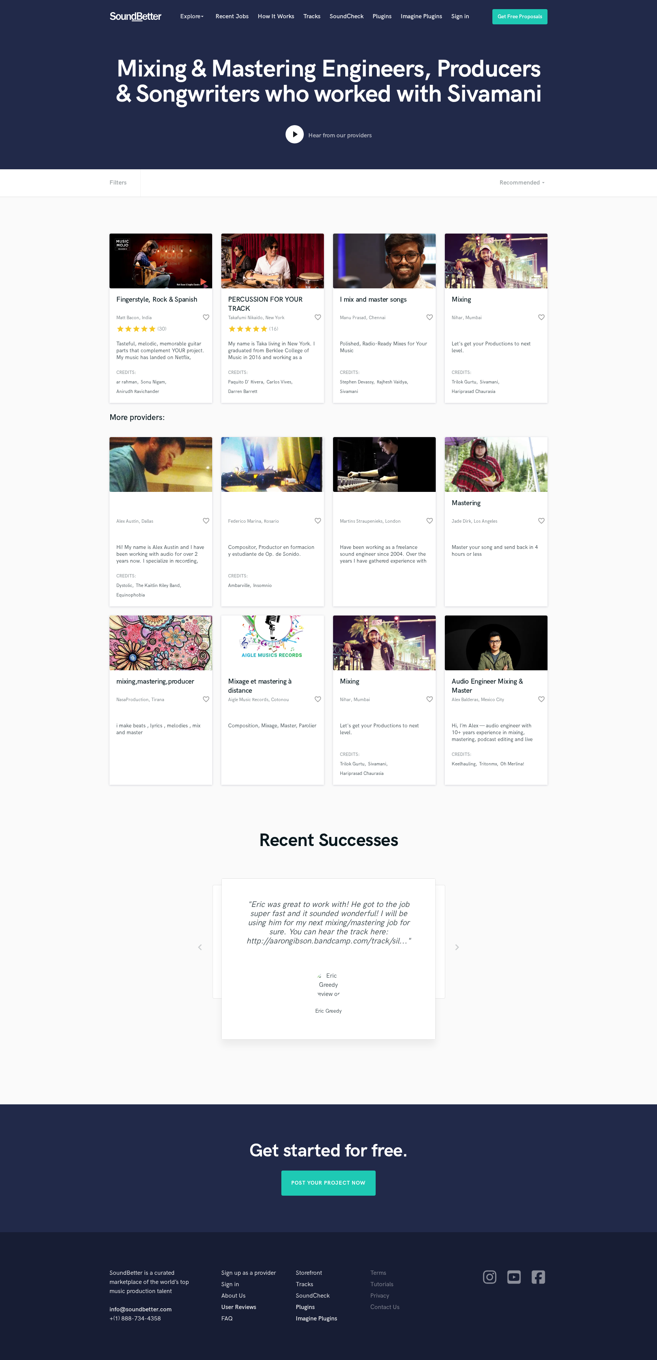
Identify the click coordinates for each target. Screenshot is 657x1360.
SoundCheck (346, 16)
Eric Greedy (328, 1011)
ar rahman (126, 382)
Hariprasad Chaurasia (473, 391)
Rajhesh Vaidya (392, 382)
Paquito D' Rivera (245, 382)
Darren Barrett (242, 391)
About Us (233, 1296)
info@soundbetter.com (140, 1309)
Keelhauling (464, 764)
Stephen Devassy (356, 382)
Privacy (379, 1296)
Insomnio (262, 586)
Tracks (312, 16)
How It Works (276, 16)
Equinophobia (130, 595)
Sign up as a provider (248, 1273)
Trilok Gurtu (464, 382)
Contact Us (385, 1307)
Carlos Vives (279, 382)
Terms (378, 1273)
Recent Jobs (232, 16)
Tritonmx (488, 764)
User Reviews (238, 1307)
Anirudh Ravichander (137, 391)
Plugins (382, 16)
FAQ (227, 1318)
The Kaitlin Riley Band (158, 586)
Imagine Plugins (421, 16)
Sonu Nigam (153, 382)
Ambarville (239, 586)
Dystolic (124, 586)
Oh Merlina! (512, 764)
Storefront (309, 1273)
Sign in (460, 16)
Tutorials (382, 1284)
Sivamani (349, 391)
